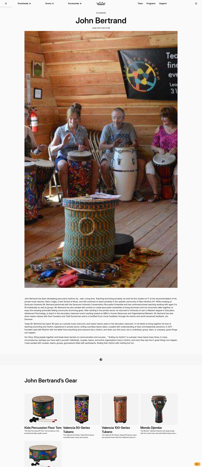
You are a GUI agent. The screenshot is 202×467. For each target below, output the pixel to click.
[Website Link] (101, 359)
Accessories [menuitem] (73, 3)
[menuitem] (29, 3)
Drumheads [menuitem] (23, 3)
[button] (6, 3)
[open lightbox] (101, 159)
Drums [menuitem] (48, 3)
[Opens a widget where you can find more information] (197, 464)
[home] (101, 3)
